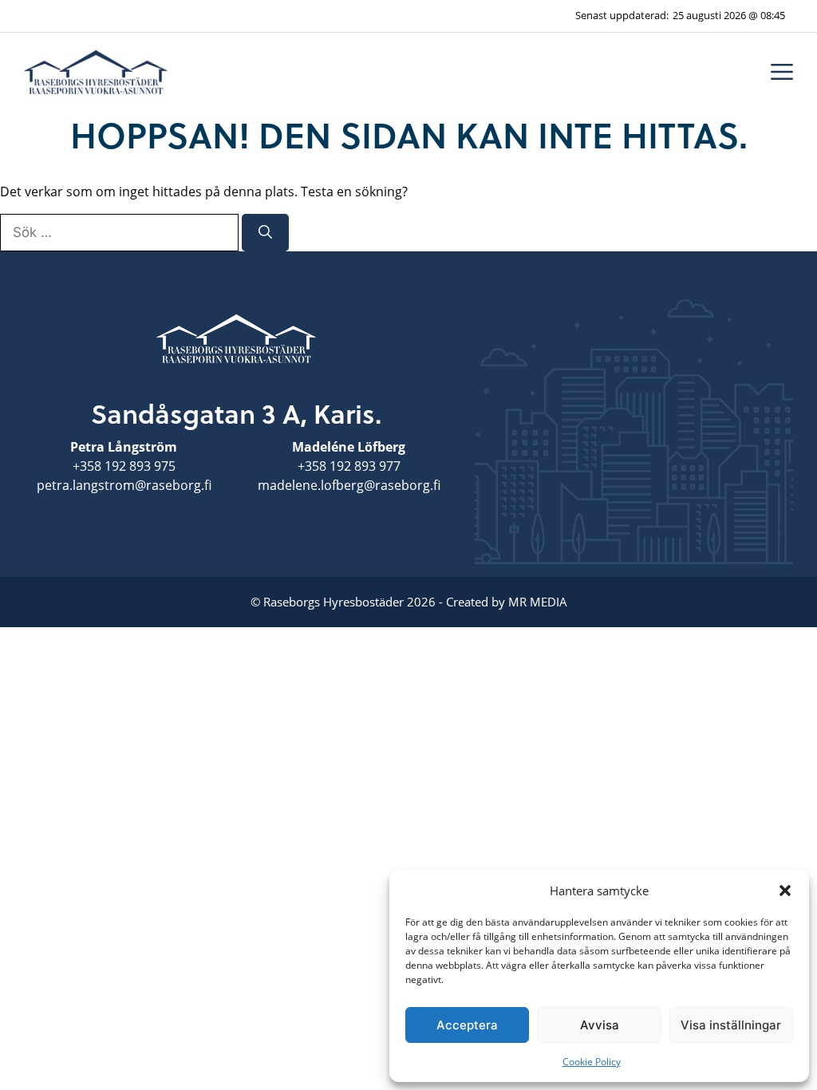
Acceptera (467, 1025)
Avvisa (599, 1025)
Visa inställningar (731, 1025)
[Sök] (265, 233)
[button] (785, 890)
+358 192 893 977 (349, 466)
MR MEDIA (537, 602)
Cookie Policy (591, 1061)
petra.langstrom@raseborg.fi (124, 485)
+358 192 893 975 (124, 466)
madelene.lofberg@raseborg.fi (349, 485)
